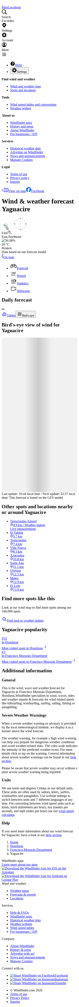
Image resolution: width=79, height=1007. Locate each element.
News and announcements (27, 156)
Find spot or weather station (25, 620)
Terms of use (18, 174)
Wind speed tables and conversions (33, 104)
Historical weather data (25, 148)
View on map (17, 191)
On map (8, 257)
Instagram (61, 979)
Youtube (60, 983)
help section (54, 835)
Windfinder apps (21, 122)
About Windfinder (22, 130)
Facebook (37, 191)
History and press (21, 126)
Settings (22, 71)
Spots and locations (23, 90)
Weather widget (20, 108)
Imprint (15, 181)
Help (18, 65)
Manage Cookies (21, 160)
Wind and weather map (25, 86)
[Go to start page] (2, 3)
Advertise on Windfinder (26, 152)
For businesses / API (23, 134)
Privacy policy (19, 178)
